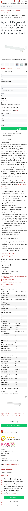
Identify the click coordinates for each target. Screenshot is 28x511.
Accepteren (13, 497)
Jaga (12, 10)
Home (2, 10)
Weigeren (13, 501)
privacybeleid (12, 493)
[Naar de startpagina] (6, 2)
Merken (8, 10)
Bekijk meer (13, 421)
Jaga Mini (18, 10)
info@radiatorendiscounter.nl (11, 464)
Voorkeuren (13, 506)
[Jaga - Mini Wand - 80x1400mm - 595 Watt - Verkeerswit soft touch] (14, 403)
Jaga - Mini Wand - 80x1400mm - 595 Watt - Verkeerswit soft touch (13, 415)
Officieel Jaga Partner (6, 469)
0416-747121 (8, 466)
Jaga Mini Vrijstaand (6, 13)
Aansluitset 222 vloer (8, 257)
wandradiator (21, 181)
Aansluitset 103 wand (8, 253)
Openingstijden (5, 475)
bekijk (16, 110)
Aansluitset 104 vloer (7, 255)
